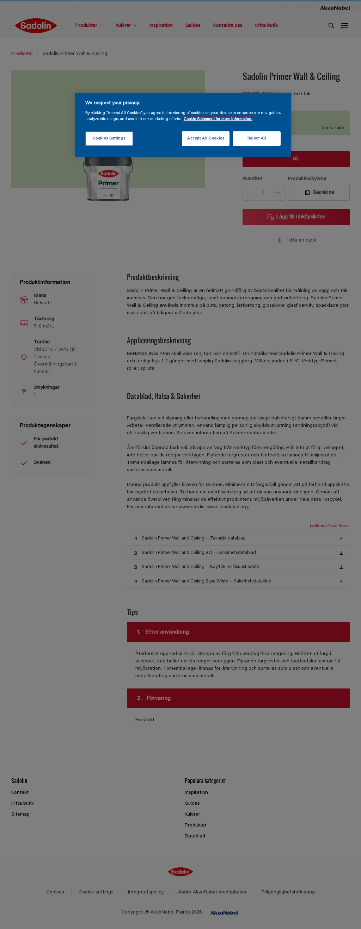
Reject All (257, 139)
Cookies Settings (109, 139)
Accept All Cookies (205, 139)
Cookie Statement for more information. (218, 119)
